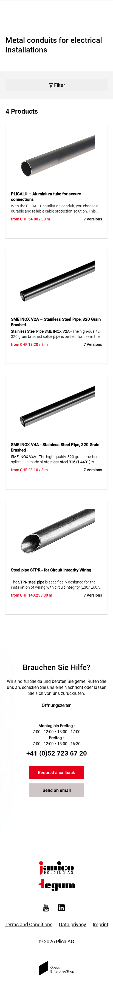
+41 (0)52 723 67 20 (56, 753)
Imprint (100, 924)
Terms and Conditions (28, 924)
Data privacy (72, 924)
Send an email (57, 790)
